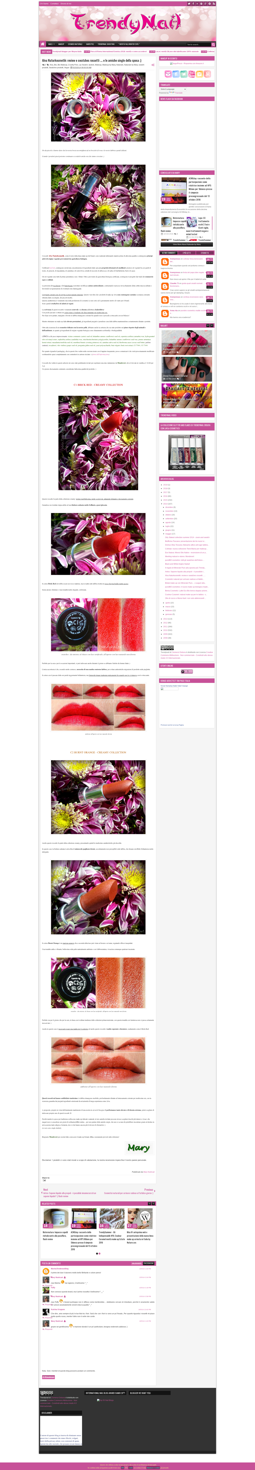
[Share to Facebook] (68, 1210)
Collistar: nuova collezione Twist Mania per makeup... (186, 549)
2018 (165, 488)
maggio (168, 534)
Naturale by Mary (131, 65)
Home (42, 44)
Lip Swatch (83, 65)
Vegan (66, 68)
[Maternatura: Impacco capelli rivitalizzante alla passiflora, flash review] (166, 222)
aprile (167, 603)
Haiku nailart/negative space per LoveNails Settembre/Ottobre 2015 (181, 401)
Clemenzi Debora (178, 652)
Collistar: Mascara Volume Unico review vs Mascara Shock (204, 52)
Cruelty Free (73, 65)
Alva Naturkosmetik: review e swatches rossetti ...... (185, 575)
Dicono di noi (66, 4)
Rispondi (48, 1286)
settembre (169, 519)
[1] (97, 1254)
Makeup (61, 44)
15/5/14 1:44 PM (145, 1269)
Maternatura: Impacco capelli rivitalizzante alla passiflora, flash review (173, 224)
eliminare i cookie (153, 1467)
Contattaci (54, 4)
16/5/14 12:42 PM (144, 1309)
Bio (55, 65)
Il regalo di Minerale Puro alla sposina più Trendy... (185, 568)
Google (205, 3)
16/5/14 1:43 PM (145, 1321)
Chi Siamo (44, 4)
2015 (165, 500)
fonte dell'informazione (101, 354)
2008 (165, 638)
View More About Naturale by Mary (187, 244)
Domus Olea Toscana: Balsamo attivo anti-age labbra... (187, 545)
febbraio (169, 610)
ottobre (168, 515)
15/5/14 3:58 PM (145, 1296)
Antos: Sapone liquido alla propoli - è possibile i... (185, 572)
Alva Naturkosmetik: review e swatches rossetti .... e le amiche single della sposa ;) (91, 60)
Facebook (193, 3)
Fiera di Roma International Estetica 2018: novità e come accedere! (90, 52)
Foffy (53, 1288)
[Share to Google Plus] (47, 1210)
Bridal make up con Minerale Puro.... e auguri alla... (185, 583)
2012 (165, 623)
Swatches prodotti (56, 68)
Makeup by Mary (109, 65)
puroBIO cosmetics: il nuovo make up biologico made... (187, 587)
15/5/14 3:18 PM (145, 1288)
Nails (50, 44)
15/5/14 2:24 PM (145, 1277)
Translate (179, 93)
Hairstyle (90, 44)
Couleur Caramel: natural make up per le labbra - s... (186, 595)
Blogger (136, 1263)
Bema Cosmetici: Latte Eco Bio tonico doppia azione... (186, 591)
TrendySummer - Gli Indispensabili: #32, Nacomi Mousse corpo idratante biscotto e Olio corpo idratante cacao (93, 1239)
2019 (165, 485)
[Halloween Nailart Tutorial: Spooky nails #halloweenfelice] (187, 342)
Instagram (201, 3)
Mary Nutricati (149, 1172)
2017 (165, 492)
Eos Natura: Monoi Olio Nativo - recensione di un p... (186, 553)
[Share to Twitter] (43, 1210)
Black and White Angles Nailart (177, 564)
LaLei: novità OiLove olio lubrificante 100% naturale (148, 52)
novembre (169, 511)
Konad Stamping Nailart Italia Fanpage (174, 686)
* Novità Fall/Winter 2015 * (129, 44)
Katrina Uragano (58, 1309)
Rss (214, 3)
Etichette (205, 252)
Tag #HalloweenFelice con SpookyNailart (180, 375)
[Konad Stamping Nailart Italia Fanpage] (169, 690)
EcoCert (52, 268)
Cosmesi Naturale (75, 44)
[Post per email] (44, 1181)
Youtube (197, 3)
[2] (99, 1254)
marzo (168, 607)
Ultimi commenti (168, 252)
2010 (165, 630)
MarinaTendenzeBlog (59, 1269)
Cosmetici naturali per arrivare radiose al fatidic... (184, 579)
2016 (165, 496)
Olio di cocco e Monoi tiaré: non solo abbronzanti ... (185, 598)
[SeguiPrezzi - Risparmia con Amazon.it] (187, 63)
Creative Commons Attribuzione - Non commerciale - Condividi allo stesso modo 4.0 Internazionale (187, 655)
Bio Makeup (62, 65)
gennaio (169, 614)
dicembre (169, 507)
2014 (165, 504)
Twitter (189, 3)
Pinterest (210, 3)
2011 (165, 627)
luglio (167, 526)
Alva (51, 65)
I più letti (187, 252)
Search (213, 45)
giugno (168, 530)
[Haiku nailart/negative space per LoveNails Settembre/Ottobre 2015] (187, 395)
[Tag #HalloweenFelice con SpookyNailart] (187, 369)
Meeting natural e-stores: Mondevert (179, 556)
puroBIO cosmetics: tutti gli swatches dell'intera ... (184, 560)
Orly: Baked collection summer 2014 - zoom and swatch (187, 537)
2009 (165, 634)
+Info (131, 1467)
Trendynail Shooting (106, 44)
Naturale (119, 65)
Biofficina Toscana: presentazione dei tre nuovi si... (185, 541)
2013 (165, 619)
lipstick (91, 65)
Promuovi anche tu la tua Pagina (172, 725)
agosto (168, 522)
